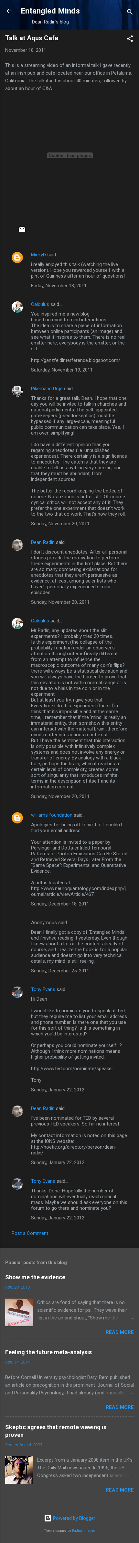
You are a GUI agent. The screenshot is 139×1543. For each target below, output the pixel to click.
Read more (120, 1332)
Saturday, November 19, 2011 (62, 370)
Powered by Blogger (73, 1518)
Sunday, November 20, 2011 (60, 524)
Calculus (40, 304)
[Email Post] (22, 231)
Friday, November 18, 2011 (59, 286)
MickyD (38, 255)
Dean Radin (43, 542)
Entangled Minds (50, 10)
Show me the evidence (35, 1277)
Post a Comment (30, 1233)
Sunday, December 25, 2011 (60, 971)
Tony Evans (43, 989)
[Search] (130, 13)
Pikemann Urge (47, 388)
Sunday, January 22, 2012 (57, 1090)
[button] (130, 40)
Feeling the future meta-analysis (48, 1352)
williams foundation (51, 815)
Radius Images (83, 1531)
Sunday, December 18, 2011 (60, 904)
